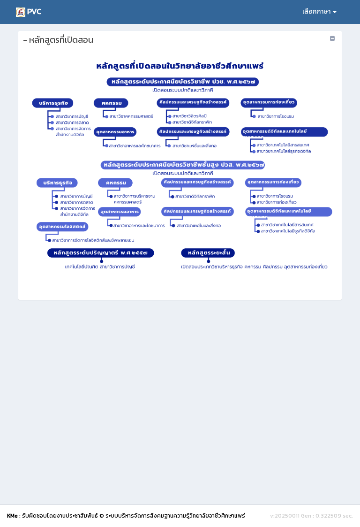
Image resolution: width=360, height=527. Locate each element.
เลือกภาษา (317, 11)
